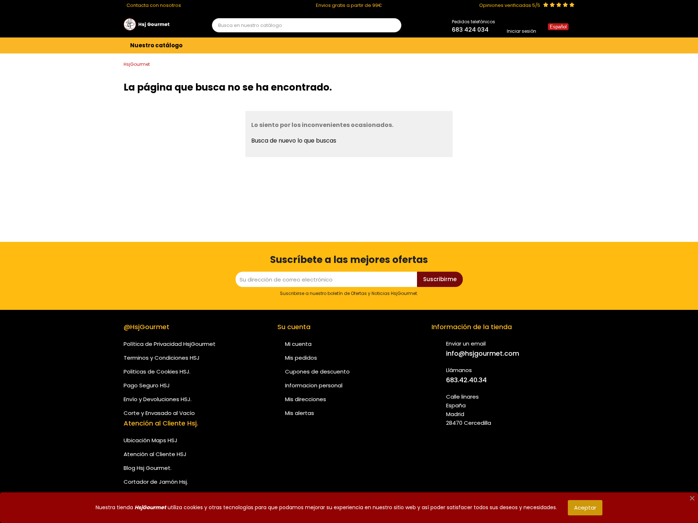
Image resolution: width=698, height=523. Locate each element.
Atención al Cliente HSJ (155, 454)
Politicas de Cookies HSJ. (157, 371)
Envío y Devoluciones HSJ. (158, 399)
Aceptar (585, 507)
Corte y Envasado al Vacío (159, 413)
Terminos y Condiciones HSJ (162, 358)
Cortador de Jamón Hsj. (156, 482)
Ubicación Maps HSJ (150, 440)
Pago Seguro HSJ (147, 385)
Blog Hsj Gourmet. (148, 468)
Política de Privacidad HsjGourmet (170, 344)
